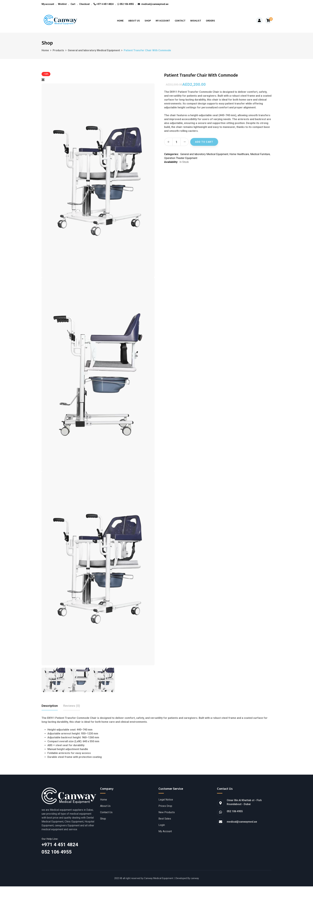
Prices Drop (165, 806)
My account (48, 4)
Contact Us (106, 812)
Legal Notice (165, 799)
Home (120, 20)
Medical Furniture (260, 154)
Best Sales (164, 818)
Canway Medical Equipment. (159, 878)
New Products (166, 812)
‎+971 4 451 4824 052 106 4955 (64, 848)
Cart (73, 4)
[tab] (50, 705)
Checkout (84, 4)
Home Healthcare (239, 154)
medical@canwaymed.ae (154, 4)
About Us (134, 20)
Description (50, 706)
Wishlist (62, 4)
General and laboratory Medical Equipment (204, 154)
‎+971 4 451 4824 (104, 4)
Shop (148, 20)
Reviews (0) (71, 706)
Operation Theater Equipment (180, 158)
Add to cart (204, 142)
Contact (180, 20)
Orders (210, 20)
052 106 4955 (126, 4)
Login (161, 825)
